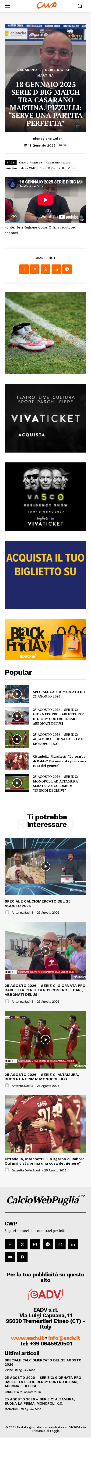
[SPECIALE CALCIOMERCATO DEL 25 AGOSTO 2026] (17, 694)
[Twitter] (34, 269)
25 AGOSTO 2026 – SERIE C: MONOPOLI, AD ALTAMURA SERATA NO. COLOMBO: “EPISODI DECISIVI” (55, 783)
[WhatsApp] (45, 269)
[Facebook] (24, 269)
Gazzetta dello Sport (26, 1170)
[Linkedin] (56, 269)
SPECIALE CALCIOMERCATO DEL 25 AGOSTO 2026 (59, 694)
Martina (45, 75)
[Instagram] (35, 1244)
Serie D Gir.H (58, 69)
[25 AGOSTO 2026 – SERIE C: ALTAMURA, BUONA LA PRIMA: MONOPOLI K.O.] (17, 739)
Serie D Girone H (52, 168)
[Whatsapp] (60, 1244)
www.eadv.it (27, 1338)
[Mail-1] (10, 1257)
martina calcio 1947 (21, 168)
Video (72, 168)
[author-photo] (8, 912)
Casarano (27, 69)
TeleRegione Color (46, 138)
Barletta (12, 1392)
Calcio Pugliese (30, 162)
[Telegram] (67, 269)
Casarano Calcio (58, 162)
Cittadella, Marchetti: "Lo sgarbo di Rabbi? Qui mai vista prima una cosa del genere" (59, 761)
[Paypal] (22, 1257)
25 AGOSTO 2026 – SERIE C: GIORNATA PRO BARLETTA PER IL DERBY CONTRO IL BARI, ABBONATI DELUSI (58, 716)
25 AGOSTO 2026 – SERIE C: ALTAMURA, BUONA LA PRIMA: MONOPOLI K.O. (58, 739)
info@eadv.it (64, 1338)
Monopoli (12, 1409)
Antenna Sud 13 (22, 912)
